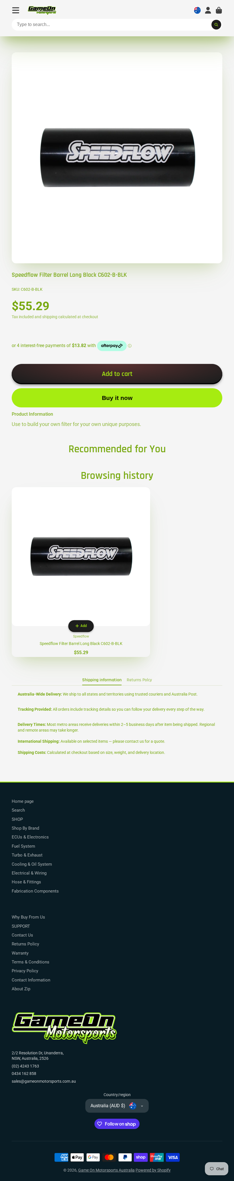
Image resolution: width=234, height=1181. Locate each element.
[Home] (42, 10)
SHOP (17, 819)
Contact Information (31, 980)
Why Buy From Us (28, 917)
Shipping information (102, 680)
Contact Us (22, 935)
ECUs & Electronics (30, 837)
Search (18, 810)
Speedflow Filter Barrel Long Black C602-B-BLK (81, 572)
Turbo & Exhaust (27, 855)
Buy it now (117, 398)
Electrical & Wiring (29, 873)
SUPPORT (21, 926)
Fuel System (23, 846)
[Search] (216, 25)
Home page (23, 801)
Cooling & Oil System (32, 864)
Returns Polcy (139, 680)
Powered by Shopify (153, 1170)
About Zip (21, 988)
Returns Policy (25, 944)
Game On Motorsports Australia (106, 1170)
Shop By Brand (25, 828)
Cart (218, 10)
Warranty (20, 953)
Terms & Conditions (30, 962)
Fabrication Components (35, 891)
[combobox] (117, 25)
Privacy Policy (25, 970)
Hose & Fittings (26, 882)
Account (208, 10)
